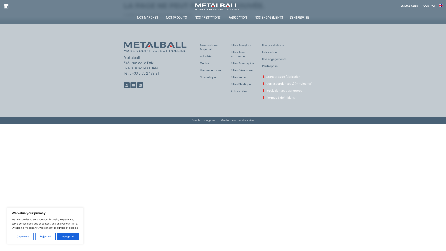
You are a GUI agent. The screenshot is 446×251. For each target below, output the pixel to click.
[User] (127, 85)
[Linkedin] (6, 6)
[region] (45, 225)
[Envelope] (133, 85)
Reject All (45, 236)
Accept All (68, 236)
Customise (23, 236)
